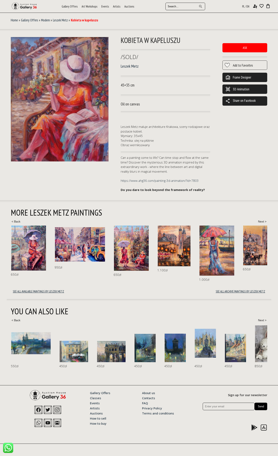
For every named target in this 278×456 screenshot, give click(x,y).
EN (247, 6)
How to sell (98, 418)
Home (14, 20)
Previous (16, 221)
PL (243, 6)
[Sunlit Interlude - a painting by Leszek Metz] (80, 244)
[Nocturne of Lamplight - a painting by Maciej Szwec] (145, 348)
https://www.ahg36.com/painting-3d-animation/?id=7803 (160, 181)
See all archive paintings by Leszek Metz (240, 291)
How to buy (98, 423)
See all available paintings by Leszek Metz (38, 291)
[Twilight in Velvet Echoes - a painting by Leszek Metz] (174, 246)
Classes (95, 398)
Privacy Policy (152, 408)
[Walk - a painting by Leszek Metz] (131, 248)
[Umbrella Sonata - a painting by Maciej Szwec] (74, 351)
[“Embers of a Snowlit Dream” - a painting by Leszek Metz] (257, 245)
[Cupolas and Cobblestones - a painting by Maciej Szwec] (235, 348)
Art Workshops (89, 6)
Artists (116, 6)
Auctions (129, 6)
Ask (245, 48)
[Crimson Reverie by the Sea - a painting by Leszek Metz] (216, 251)
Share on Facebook (240, 101)
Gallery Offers (70, 6)
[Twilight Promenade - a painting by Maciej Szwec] (31, 343)
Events (105, 6)
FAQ (145, 403)
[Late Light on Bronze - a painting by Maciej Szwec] (205, 343)
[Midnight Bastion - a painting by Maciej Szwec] (175, 348)
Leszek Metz (60, 20)
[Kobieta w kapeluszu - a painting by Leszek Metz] (59, 99)
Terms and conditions (158, 413)
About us (148, 393)
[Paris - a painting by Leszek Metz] (28, 248)
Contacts (148, 398)
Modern (45, 20)
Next (262, 221)
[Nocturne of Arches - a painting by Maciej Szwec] (111, 351)
